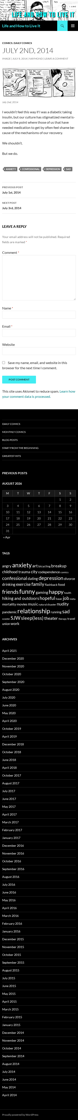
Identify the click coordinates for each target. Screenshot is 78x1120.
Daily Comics (23, 43)
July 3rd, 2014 (11, 205)
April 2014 (9, 1095)
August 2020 (10, 689)
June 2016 (9, 892)
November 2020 (13, 666)
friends (10, 591)
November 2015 (13, 947)
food (61, 584)
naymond (36, 58)
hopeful (47, 598)
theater (51, 618)
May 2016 (9, 900)
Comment (10, 252)
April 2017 (9, 814)
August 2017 (10, 783)
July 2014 (8, 1071)
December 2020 (13, 658)
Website (8, 344)
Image (6, 58)
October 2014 (11, 1048)
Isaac (59, 598)
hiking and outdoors (20, 598)
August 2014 (10, 1064)
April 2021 (9, 650)
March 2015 (10, 1009)
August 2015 (10, 970)
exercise (23, 584)
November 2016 (13, 853)
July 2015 (8, 978)
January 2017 (11, 838)
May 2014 (9, 1087)
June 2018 (9, 760)
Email (7, 326)
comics (64, 572)
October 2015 (11, 955)
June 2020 (9, 705)
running (56, 612)
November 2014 (13, 1040)
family (37, 584)
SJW (15, 618)
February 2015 (12, 1017)
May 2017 (9, 806)
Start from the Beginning (20, 448)
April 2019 (9, 736)
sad (68, 169)
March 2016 (10, 916)
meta (72, 598)
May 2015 (9, 993)
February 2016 (12, 923)
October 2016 (11, 861)
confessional (31, 169)
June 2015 (9, 986)
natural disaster (47, 604)
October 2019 (11, 728)
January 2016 (11, 931)
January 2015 (11, 1025)
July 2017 (8, 791)
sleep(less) (32, 618)
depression (53, 169)
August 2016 (10, 877)
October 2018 (11, 752)
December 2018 (13, 744)
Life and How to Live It (21, 25)
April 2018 (9, 767)
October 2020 (11, 674)
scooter (6, 618)
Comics (7, 43)
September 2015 (13, 962)
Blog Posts (10, 440)
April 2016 (9, 908)
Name (7, 308)
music (33, 604)
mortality (9, 604)
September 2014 (13, 1056)
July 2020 (8, 697)
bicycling (44, 566)
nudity (63, 603)
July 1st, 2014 (12, 190)
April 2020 (9, 721)
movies (22, 604)
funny (27, 591)
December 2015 (13, 939)
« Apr (6, 537)
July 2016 (8, 884)
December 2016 (13, 845)
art (35, 565)
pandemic (9, 612)
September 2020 (13, 682)
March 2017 (10, 822)
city (34, 571)
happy (56, 591)
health (67, 592)
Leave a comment (56, 58)
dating (33, 578)
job (66, 598)
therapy (62, 618)
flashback (51, 584)
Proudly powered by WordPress (20, 1114)
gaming (42, 592)
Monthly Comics (14, 432)
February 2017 (12, 830)
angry (6, 566)
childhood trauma (16, 572)
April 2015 (9, 1001)
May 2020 (9, 713)
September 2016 (13, 869)
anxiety (11, 169)
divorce (69, 578)
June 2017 (9, 799)
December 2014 (13, 1032)
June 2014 (9, 1079)
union (6, 624)
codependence (49, 572)
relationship (33, 611)
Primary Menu (73, 26)
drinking (8, 584)
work (15, 623)
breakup (58, 565)
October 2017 (11, 775)
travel (71, 618)
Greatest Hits (11, 456)
